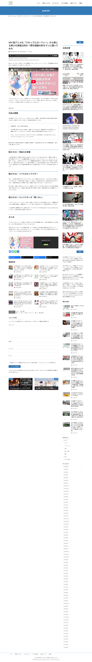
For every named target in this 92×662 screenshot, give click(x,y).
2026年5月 (66, 474)
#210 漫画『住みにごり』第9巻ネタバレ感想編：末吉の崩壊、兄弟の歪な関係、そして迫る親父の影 (23, 284)
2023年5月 (66, 570)
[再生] (10, 55)
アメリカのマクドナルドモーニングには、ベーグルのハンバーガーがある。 (77, 394)
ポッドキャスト (27, 654)
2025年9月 (66, 494)
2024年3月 (66, 543)
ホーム (11, 654)
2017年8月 (66, 625)
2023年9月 (66, 559)
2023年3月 (66, 576)
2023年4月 (66, 573)
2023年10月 (66, 557)
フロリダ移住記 (67, 459)
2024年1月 (66, 548)
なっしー (18, 312)
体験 (65, 448)
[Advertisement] (46, 27)
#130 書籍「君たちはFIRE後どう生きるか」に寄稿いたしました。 (77, 314)
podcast (17, 311)
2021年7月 (66, 587)
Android (31, 60)
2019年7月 (66, 598)
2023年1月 (66, 581)
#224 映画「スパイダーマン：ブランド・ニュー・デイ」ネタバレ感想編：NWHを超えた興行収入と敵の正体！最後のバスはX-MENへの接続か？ (73, 259)
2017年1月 (66, 644)
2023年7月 (66, 565)
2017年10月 (66, 619)
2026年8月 (66, 466)
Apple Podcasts (17, 60)
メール (11, 348)
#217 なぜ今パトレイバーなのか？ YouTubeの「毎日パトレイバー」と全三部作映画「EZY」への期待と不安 (49, 276)
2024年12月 (66, 518)
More (37, 60)
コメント (11, 324)
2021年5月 (66, 589)
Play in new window (17, 58)
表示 (12, 108)
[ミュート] (53, 55)
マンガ (37, 312)
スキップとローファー (30, 312)
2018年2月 (66, 614)
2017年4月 (66, 636)
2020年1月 (66, 595)
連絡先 (50, 654)
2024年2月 (66, 546)
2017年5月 (66, 633)
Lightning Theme (46, 659)
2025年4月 (66, 507)
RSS (35, 60)
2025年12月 (66, 485)
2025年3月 (66, 510)
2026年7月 (66, 469)
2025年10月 (66, 491)
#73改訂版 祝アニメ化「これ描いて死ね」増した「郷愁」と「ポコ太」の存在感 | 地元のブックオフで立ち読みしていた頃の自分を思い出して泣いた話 (73, 285)
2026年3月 (66, 480)
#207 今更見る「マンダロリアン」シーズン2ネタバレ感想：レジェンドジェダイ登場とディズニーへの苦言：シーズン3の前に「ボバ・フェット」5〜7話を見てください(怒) (77, 426)
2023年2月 (66, 578)
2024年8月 (66, 529)
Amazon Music (25, 60)
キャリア (66, 443)
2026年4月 (66, 477)
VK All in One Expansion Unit (55, 659)
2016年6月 (66, 647)
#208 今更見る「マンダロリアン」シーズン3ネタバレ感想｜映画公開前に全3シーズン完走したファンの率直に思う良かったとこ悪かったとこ (77, 414)
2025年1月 (66, 515)
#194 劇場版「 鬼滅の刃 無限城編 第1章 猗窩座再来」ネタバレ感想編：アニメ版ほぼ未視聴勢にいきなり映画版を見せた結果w (49, 293)
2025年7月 (66, 499)
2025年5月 (66, 504)
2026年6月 (66, 472)
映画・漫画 (22, 311)
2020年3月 (66, 592)
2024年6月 (66, 535)
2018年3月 (66, 611)
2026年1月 (66, 483)
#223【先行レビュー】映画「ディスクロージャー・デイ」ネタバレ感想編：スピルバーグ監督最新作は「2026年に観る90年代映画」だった (73, 268)
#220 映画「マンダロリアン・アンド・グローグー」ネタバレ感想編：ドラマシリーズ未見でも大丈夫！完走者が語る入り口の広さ (77, 403)
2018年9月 (66, 606)
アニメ (23, 312)
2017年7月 (66, 628)
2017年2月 (66, 641)
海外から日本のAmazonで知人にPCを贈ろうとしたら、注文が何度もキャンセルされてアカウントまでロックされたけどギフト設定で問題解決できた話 (73, 294)
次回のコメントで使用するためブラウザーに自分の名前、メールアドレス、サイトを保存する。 (33, 362)
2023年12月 (66, 551)
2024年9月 (66, 526)
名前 (10, 341)
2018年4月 (66, 608)
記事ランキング (43, 654)
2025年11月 (66, 488)
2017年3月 (66, 639)
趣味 (65, 453)
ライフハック (67, 445)
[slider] (56, 55)
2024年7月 (66, 532)
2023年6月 (66, 567)
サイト (10, 355)
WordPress (39, 659)
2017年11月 (66, 617)
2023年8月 (66, 562)
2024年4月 (66, 540)
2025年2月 (66, 513)
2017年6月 (66, 630)
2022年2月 (66, 584)
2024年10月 (66, 524)
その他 (65, 456)
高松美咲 (42, 312)
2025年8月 (66, 496)
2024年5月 (66, 537)
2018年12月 (66, 603)
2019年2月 (66, 600)
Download (25, 58)
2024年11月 (66, 521)
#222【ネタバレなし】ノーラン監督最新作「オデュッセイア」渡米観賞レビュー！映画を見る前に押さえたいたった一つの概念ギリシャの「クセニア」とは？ (73, 277)
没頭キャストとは (18, 654)
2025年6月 (66, 502)
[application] (33, 55)
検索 (80, 42)
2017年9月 (66, 622)
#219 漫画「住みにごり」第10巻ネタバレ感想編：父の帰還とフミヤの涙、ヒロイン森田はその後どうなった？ (23, 276)
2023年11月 (66, 554)
